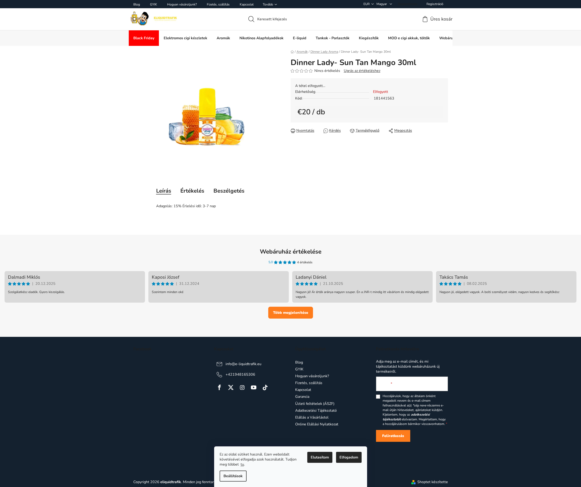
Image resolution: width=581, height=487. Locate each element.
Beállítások (233, 476)
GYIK (153, 4)
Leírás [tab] (163, 190)
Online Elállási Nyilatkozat (316, 424)
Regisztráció (434, 4)
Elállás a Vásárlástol (312, 417)
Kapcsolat (247, 4)
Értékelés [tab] (192, 190)
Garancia (302, 396)
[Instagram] (242, 387)
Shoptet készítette (432, 481)
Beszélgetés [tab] (228, 190)
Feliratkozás (393, 435)
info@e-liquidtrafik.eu (243, 364)
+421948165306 (240, 374)
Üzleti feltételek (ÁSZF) (314, 403)
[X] (231, 387)
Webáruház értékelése (290, 252)
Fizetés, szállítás (218, 4)
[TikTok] (265, 387)
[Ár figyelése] (364, 131)
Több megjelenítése (290, 312)
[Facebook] (219, 387)
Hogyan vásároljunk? (182, 4)
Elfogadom (348, 457)
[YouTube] (253, 387)
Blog (136, 4)
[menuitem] (144, 38)
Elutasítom (320, 457)
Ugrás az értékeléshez (362, 70)
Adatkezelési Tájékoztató (316, 410)
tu (242, 464)
